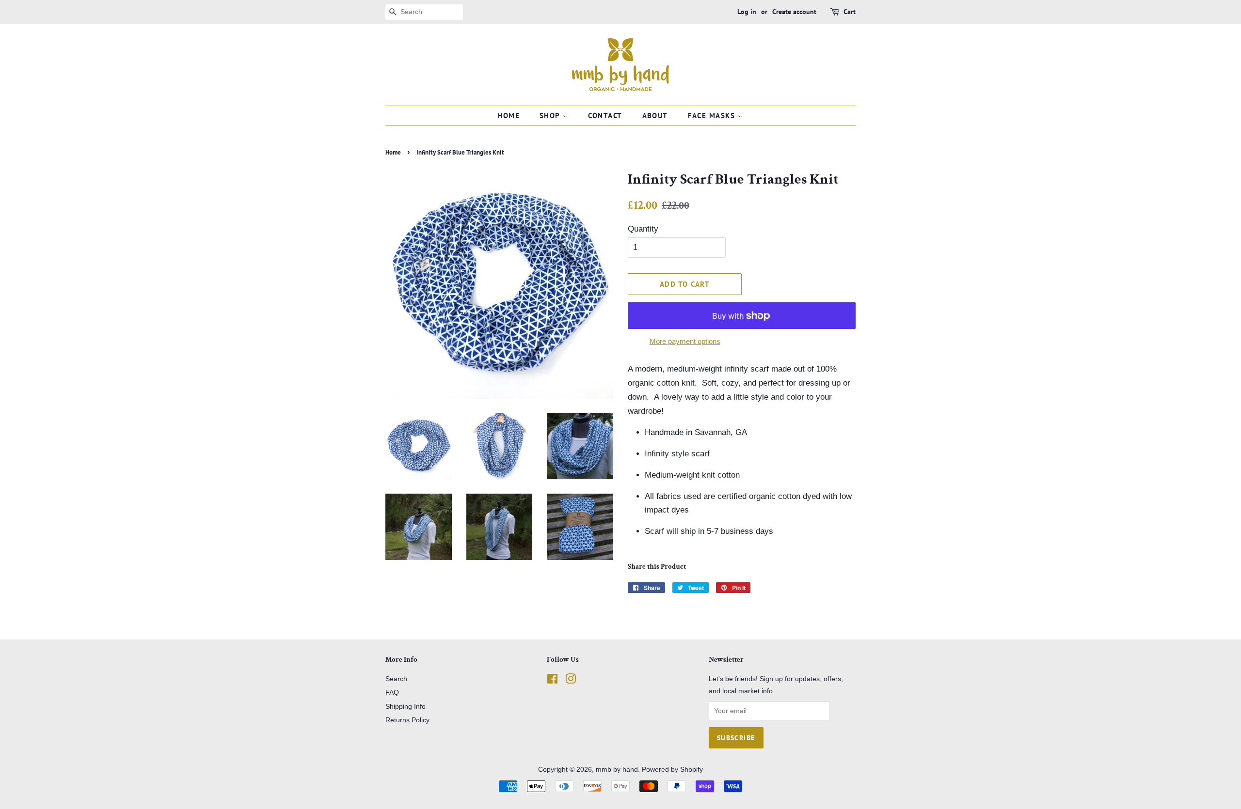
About (655, 115)
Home (509, 115)
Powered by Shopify (672, 769)
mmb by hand (617, 769)
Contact (605, 115)
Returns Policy (407, 720)
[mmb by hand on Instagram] (570, 681)
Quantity (643, 228)
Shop (551, 115)
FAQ (392, 692)
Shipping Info (405, 706)
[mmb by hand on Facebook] (552, 681)
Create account (794, 11)
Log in (746, 11)
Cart (849, 11)
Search (396, 679)
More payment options (685, 341)
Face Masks (713, 115)
